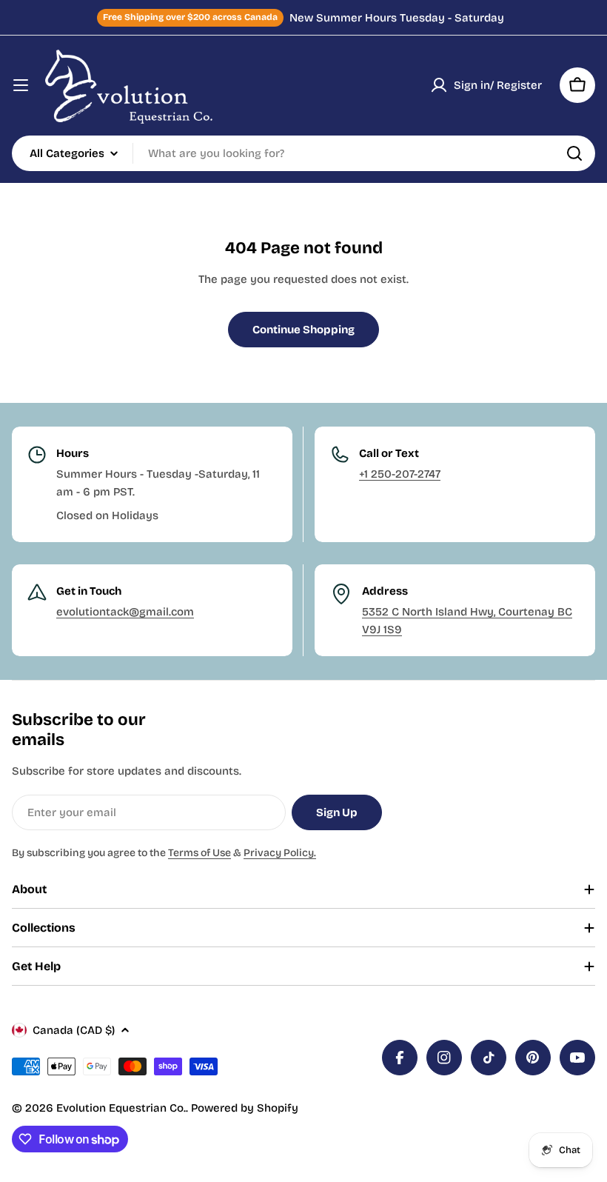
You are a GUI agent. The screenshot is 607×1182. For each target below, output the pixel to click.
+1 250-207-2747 (399, 474)
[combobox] (303, 153)
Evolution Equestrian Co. (121, 1108)
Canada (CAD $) (74, 1030)
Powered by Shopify (244, 1108)
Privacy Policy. (280, 853)
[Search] (574, 153)
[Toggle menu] (21, 85)
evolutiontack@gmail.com (125, 611)
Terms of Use (199, 853)
